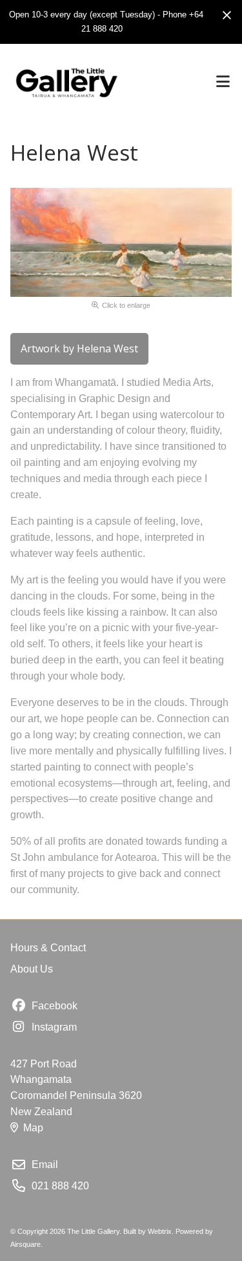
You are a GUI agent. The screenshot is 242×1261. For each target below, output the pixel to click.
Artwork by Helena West (79, 348)
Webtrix (160, 1231)
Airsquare (25, 1244)
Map (33, 1127)
